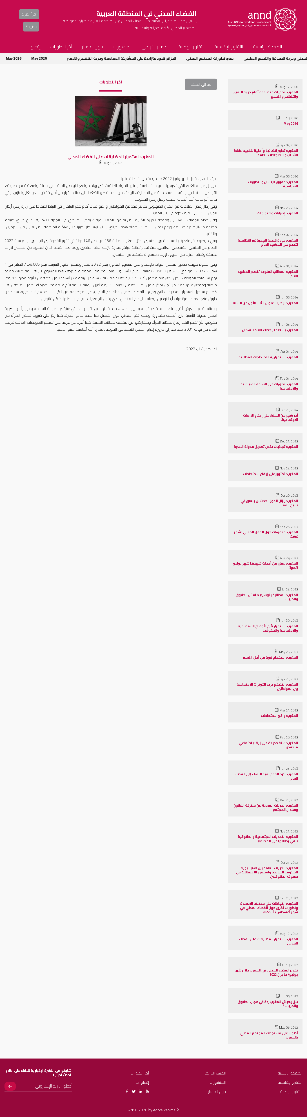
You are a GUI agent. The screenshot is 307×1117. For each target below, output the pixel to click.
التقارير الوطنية (191, 46)
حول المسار (92, 46)
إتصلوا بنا (32, 46)
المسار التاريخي (155, 46)
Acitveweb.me (164, 1110)
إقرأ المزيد (29, 14)
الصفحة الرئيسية (267, 46)
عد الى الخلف (201, 84)
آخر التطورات (61, 46)
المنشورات (122, 46)
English (31, 26)
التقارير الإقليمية (228, 46)
